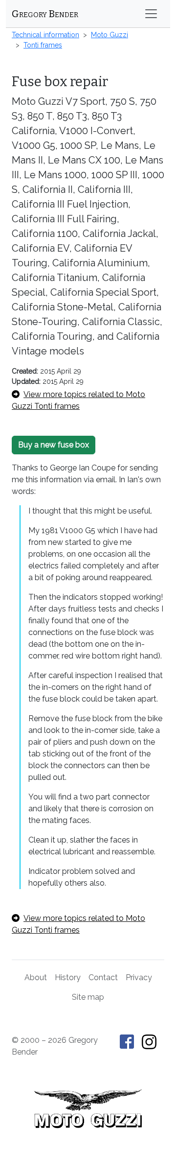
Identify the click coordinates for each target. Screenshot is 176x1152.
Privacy (139, 977)
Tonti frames (42, 45)
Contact (103, 977)
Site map (88, 997)
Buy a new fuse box (53, 444)
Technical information (45, 35)
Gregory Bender (45, 14)
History (68, 977)
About (35, 977)
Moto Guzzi (109, 35)
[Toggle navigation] (151, 13)
